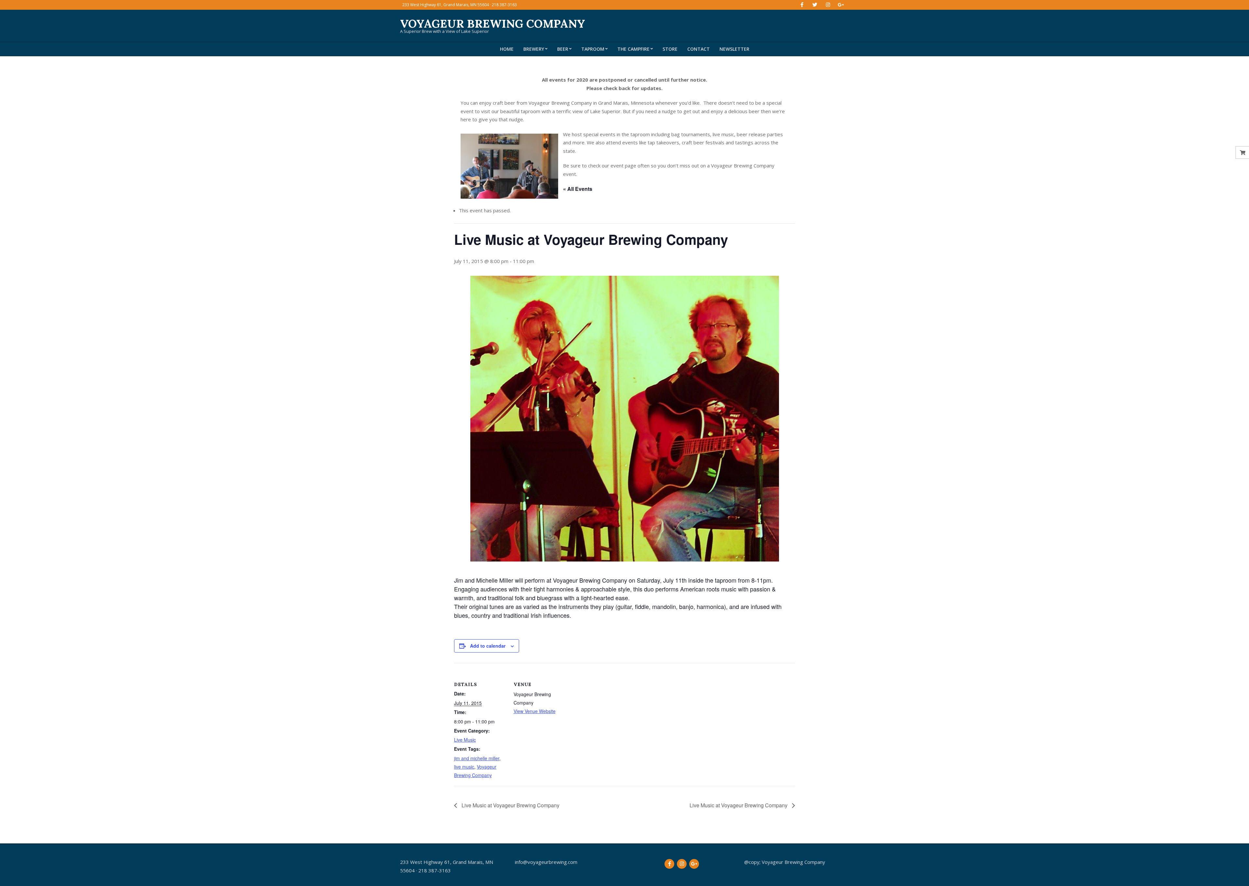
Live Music (465, 739)
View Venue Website (535, 711)
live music (464, 766)
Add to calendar (487, 645)
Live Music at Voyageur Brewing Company (509, 805)
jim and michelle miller (476, 758)
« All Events (577, 188)
